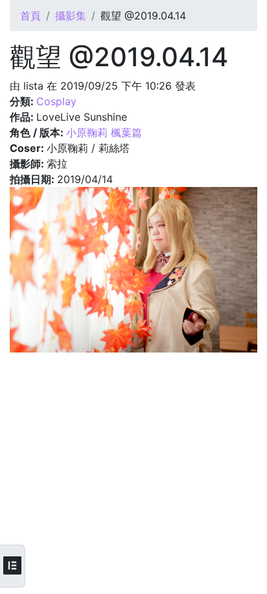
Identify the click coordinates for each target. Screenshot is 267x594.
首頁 (30, 15)
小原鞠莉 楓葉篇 (104, 132)
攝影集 (70, 15)
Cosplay (56, 101)
